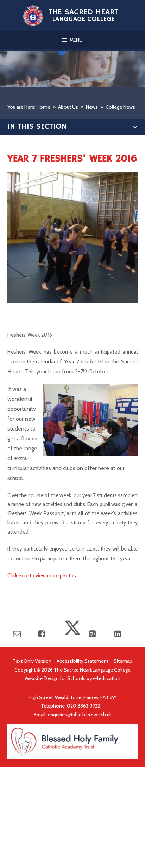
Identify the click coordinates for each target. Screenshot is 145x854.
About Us (68, 107)
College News (120, 107)
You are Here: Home (28, 107)
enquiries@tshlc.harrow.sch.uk (80, 714)
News (92, 107)
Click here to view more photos (41, 575)
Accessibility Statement (82, 661)
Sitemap (123, 661)
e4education (106, 678)
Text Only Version (32, 661)
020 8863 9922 (84, 706)
